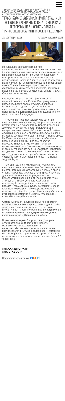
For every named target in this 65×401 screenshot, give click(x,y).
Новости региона (16, 249)
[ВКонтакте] (31, 258)
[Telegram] (38, 258)
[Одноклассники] (34, 258)
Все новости (13, 252)
